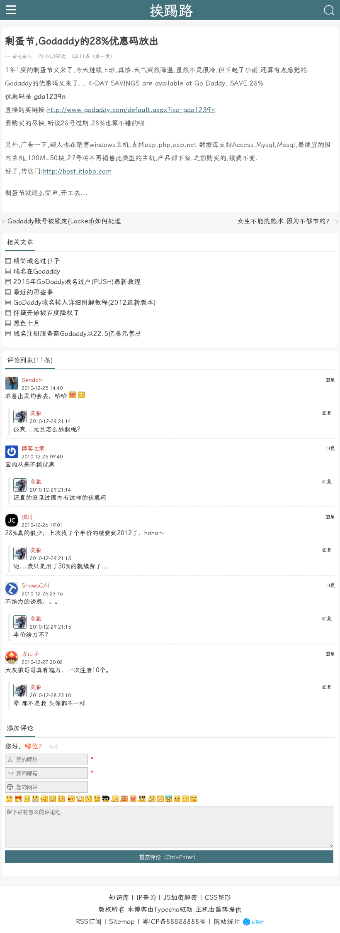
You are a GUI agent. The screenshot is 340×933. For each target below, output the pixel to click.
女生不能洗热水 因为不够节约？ (285, 221)
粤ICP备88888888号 (174, 922)
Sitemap (122, 922)
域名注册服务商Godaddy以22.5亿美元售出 (77, 334)
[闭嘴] (35, 799)
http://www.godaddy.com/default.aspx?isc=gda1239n (131, 110)
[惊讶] (80, 799)
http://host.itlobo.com (77, 171)
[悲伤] (27, 799)
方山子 (30, 654)
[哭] (185, 799)
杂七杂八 (22, 56)
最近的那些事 (33, 292)
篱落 (221, 909)
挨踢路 (171, 10)
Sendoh (32, 380)
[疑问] (9, 799)
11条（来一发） (97, 56)
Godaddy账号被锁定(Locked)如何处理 (64, 221)
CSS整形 (218, 897)
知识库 (119, 897)
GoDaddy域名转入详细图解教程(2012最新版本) (84, 302)
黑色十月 (26, 323)
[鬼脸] (44, 799)
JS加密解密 (180, 897)
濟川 (27, 517)
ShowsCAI (35, 585)
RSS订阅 (89, 922)
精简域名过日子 (36, 261)
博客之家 (33, 448)
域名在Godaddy (36, 271)
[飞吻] (70, 799)
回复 (330, 380)
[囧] (168, 799)
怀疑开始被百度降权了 (46, 313)
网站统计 (227, 922)
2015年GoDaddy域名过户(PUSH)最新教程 (77, 282)
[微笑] (52, 799)
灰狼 (35, 413)
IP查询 (146, 897)
